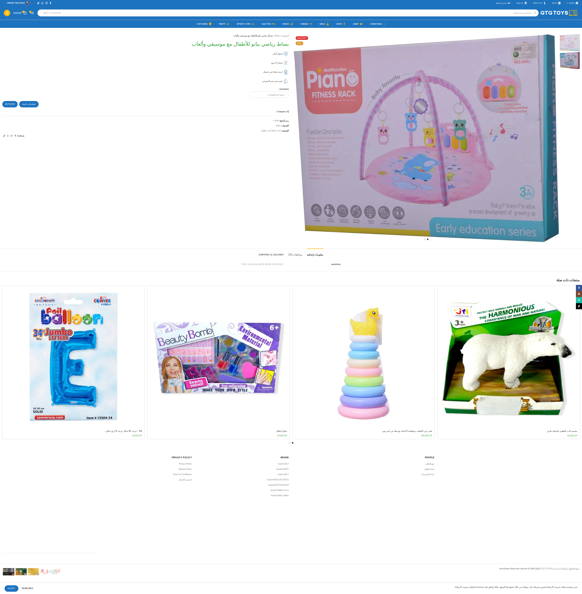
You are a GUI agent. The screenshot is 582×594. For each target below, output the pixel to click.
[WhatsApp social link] (42, 3)
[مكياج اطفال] (218, 357)
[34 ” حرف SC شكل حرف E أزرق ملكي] (73, 357)
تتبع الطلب (429, 463)
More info (27, 588)
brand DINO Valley (280, 495)
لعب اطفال (266, 130)
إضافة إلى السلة (29, 104)
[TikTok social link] (38, 3)
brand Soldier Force (280, 490)
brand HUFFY (282, 469)
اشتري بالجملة (185, 479)
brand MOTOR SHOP (278, 485)
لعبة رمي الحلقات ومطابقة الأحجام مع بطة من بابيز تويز (407, 431)
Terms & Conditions (182, 474)
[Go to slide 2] (424, 239)
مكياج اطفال (281, 431)
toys (279, 130)
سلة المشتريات (427, 474)
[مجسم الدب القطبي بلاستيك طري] (509, 357)
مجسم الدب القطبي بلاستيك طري (562, 431)
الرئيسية (285, 35)
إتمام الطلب (429, 469)
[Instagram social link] (47, 3)
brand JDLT (283, 463)
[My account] (7, 13)
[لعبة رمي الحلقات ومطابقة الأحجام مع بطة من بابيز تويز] (364, 357)
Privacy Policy (185, 463)
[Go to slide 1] (427, 239)
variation (284, 89)
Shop (277, 35)
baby (278, 125)
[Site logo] (559, 12)
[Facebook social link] (50, 3)
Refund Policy (185, 469)
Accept (11, 588)
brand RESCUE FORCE (278, 479)
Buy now (10, 104)
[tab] (315, 253)
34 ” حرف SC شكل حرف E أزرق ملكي (123, 431)
